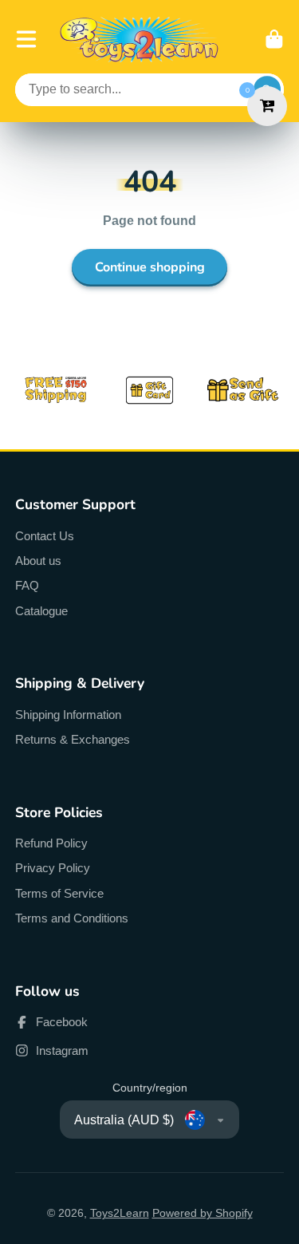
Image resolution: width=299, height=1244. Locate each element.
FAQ (27, 585)
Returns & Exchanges (72, 739)
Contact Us (44, 536)
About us (38, 560)
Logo (139, 39)
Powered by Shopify (202, 1212)
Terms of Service (59, 893)
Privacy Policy (52, 868)
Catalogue (41, 611)
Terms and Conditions (71, 918)
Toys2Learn (119, 1212)
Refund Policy (51, 843)
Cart (274, 39)
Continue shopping (150, 267)
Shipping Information (68, 714)
